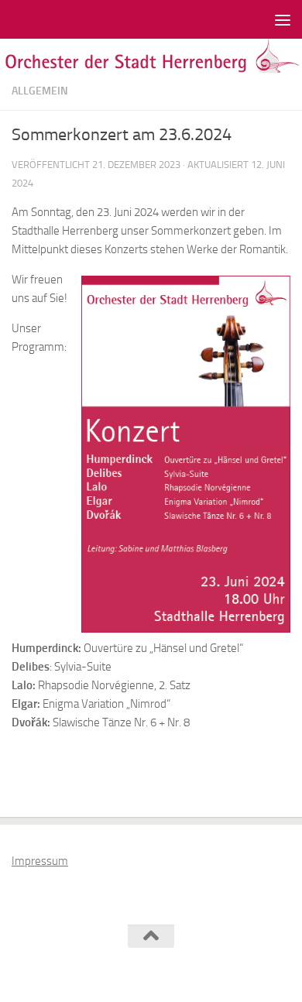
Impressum (40, 861)
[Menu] (282, 19)
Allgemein (40, 91)
